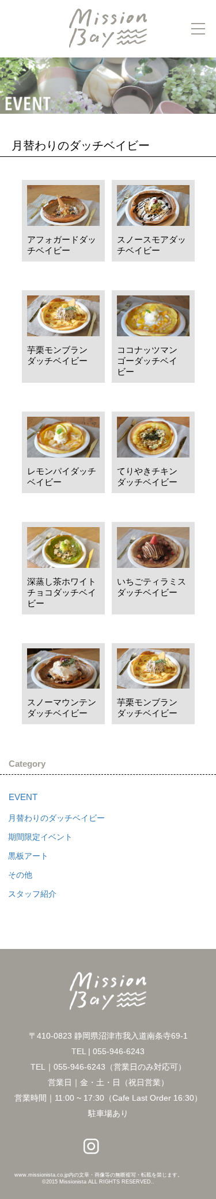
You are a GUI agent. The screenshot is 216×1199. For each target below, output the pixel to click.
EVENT (23, 797)
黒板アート (28, 855)
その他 (20, 874)
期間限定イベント (40, 836)
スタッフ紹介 (32, 893)
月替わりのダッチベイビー (56, 818)
